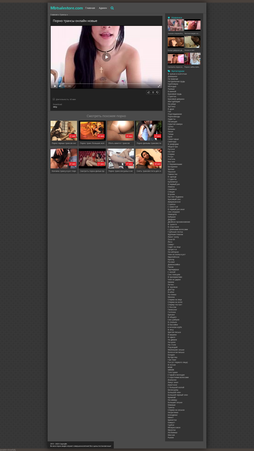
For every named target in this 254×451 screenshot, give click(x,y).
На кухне (172, 342)
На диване (172, 339)
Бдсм (170, 136)
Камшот (171, 422)
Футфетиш (172, 357)
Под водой (172, 347)
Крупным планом (175, 234)
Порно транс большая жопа (92, 143)
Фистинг (171, 161)
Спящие (171, 191)
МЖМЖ (171, 370)
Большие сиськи (175, 402)
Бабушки (172, 217)
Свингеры (172, 141)
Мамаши (171, 405)
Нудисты (171, 119)
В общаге (172, 317)
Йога (170, 242)
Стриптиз (172, 96)
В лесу (171, 329)
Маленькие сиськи (176, 349)
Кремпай (172, 397)
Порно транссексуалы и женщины (120, 171)
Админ (103, 8)
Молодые (172, 86)
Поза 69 (171, 239)
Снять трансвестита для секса (149, 171)
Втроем (171, 194)
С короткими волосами (178, 377)
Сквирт (171, 244)
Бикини (171, 282)
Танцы (170, 134)
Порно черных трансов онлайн (64, 143)
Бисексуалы (173, 390)
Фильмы (171, 129)
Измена (171, 186)
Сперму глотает (175, 304)
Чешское (172, 171)
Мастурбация (174, 101)
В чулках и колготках (177, 74)
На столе (172, 344)
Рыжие (171, 437)
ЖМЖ (170, 367)
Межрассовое (174, 427)
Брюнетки (172, 420)
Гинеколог (172, 309)
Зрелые (171, 169)
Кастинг (171, 151)
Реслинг (171, 262)
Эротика (171, 106)
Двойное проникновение (179, 222)
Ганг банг (172, 359)
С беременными (175, 164)
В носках (172, 364)
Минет (171, 417)
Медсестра (173, 146)
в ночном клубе (175, 327)
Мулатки (172, 430)
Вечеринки (172, 166)
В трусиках (173, 287)
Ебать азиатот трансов (119, 143)
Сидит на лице (174, 247)
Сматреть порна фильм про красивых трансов (92, 171)
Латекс (171, 284)
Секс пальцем (174, 274)
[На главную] (66, 8)
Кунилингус (173, 181)
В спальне (172, 322)
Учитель (171, 159)
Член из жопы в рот (177, 254)
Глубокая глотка (175, 232)
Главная (90, 8)
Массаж (171, 435)
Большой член (174, 392)
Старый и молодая (176, 375)
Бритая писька (174, 332)
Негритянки (173, 412)
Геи (169, 111)
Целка (170, 126)
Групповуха (173, 84)
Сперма (171, 154)
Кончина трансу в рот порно (64, 171)
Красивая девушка (176, 99)
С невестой (173, 207)
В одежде (172, 176)
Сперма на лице (175, 299)
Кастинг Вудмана (175, 196)
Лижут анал (173, 382)
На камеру (172, 400)
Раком (170, 267)
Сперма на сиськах (176, 410)
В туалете (172, 224)
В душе (171, 109)
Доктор (171, 289)
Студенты (172, 179)
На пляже (172, 294)
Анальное (172, 380)
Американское (174, 201)
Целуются (172, 249)
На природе (173, 79)
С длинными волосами (178, 229)
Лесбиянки (172, 432)
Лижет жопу (173, 237)
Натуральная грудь (176, 81)
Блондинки (172, 415)
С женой (171, 272)
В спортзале (173, 227)
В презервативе (175, 277)
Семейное (172, 189)
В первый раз (174, 184)
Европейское (173, 257)
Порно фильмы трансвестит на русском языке (149, 143)
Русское (171, 149)
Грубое (171, 425)
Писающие (172, 121)
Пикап (170, 131)
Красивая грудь (175, 94)
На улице (172, 104)
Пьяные (171, 89)
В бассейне (173, 324)
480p (55, 107)
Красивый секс (174, 199)
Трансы (171, 407)
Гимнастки (172, 174)
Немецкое (172, 214)
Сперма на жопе (175, 302)
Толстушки (173, 372)
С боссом (172, 307)
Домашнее (172, 76)
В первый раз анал (176, 209)
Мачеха (171, 297)
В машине (172, 334)
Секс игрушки (174, 212)
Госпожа (172, 312)
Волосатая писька (176, 352)
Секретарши (173, 139)
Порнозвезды (174, 116)
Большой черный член (178, 395)
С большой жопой (176, 387)
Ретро (170, 156)
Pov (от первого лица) (178, 362)
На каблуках (173, 252)
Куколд (171, 259)
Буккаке (171, 314)
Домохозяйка (174, 264)
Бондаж (171, 354)
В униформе (173, 144)
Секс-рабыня (173, 319)
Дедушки (172, 219)
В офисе (171, 337)
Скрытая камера (175, 124)
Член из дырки (174, 279)
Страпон (171, 204)
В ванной (172, 91)
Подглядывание (175, 114)
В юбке (171, 292)
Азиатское (172, 385)
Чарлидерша (173, 269)
